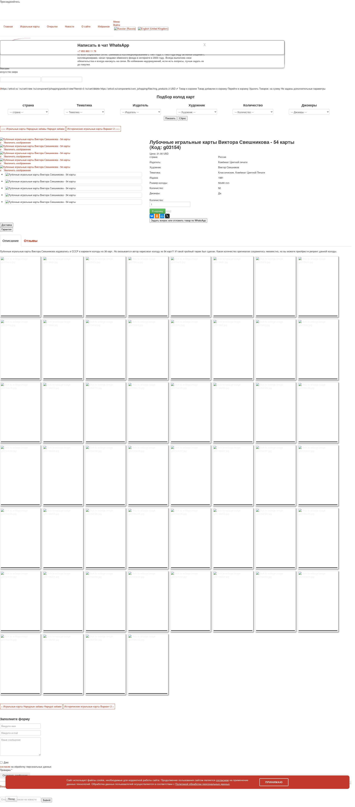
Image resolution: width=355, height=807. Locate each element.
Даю (6, 762)
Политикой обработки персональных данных (202, 784)
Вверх (3, 786)
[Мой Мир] (162, 216)
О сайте (86, 26)
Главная (8, 26)
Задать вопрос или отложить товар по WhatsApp (178, 220)
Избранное (104, 26)
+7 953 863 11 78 (86, 51)
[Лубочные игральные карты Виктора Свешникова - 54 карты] (73, 174)
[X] (167, 216)
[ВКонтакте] (152, 216)
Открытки (52, 26)
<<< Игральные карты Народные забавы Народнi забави (32, 128)
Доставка (6, 225)
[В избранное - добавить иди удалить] (168, 211)
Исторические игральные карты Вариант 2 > (89, 706)
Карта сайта (305, 795)
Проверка (6, 770)
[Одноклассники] (157, 216)
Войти (116, 25)
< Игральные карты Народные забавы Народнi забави (31, 706)
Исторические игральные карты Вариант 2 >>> (93, 128)
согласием (222, 780)
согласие (5, 766)
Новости (69, 26)
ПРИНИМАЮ (274, 782)
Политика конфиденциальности (30, 795)
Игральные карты (30, 26)
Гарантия (6, 229)
